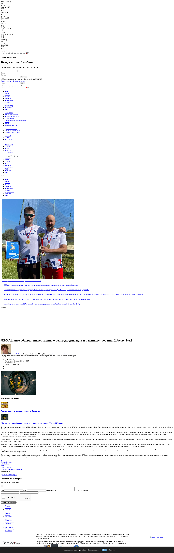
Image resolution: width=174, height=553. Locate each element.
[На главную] (15, 53)
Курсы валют (9, 529)
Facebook (8, 136)
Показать (23, 77)
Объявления (9, 520)
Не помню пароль (19, 81)
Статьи (7, 509)
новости (7, 91)
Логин (3, 73)
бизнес (7, 97)
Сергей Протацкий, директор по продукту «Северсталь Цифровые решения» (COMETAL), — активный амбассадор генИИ (46, 290)
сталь (2, 466)
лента (7, 123)
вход (6, 109)
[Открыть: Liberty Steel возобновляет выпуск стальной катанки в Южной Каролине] (4, 419)
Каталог (7, 513)
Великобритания (6, 462)
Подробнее (112, 550)
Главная (55, 354)
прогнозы (8, 170)
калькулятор (9, 106)
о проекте (8, 107)
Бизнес (7, 515)
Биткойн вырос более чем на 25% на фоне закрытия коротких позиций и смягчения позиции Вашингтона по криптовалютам (47, 299)
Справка (8, 524)
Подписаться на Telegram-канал (11, 469)
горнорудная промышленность (15, 120)
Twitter (7, 138)
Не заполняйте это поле (9, 71)
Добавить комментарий (13, 364)
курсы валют (9, 104)
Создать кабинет (6, 81)
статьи (7, 93)
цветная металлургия (12, 116)
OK (104, 550)
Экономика (68, 354)
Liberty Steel (5, 464)
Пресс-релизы (9, 522)
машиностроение (11, 118)
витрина (8, 150)
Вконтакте (8, 139)
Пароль (3, 75)
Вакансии (8, 517)
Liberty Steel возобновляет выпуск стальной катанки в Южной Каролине (33, 423)
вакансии (8, 98)
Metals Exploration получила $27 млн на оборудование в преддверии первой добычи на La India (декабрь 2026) (42, 304)
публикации (9, 145)
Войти (39, 79)
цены (6, 169)
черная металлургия (12, 114)
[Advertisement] (61, 322)
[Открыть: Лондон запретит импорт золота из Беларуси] (4, 407)
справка (7, 102)
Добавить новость (11, 129)
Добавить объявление (12, 130)
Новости (61, 354)
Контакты (8, 531)
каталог (7, 95)
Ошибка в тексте (6, 467)
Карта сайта (9, 527)
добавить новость (11, 125)
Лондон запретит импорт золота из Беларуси (20, 411)
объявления (9, 100)
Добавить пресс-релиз (12, 132)
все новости (9, 113)
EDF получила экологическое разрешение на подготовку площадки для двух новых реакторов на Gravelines (41, 285)
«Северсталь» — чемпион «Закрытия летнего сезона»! (22, 281)
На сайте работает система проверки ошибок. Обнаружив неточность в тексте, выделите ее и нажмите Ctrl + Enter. (86, 543)
